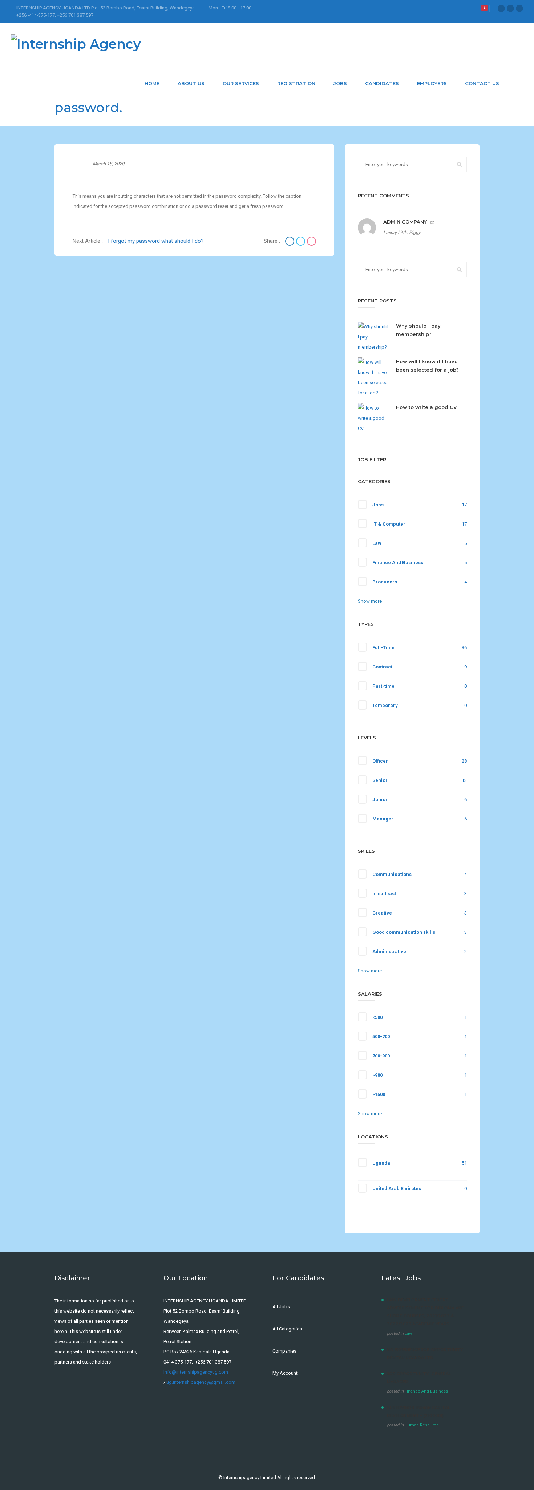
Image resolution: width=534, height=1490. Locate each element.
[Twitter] (510, 8)
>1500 (378, 1094)
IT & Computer (388, 524)
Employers (432, 83)
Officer (380, 761)
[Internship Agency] (76, 43)
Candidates (382, 83)
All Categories (287, 1329)
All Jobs (281, 1306)
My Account (285, 1373)
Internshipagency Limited (249, 1477)
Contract (382, 667)
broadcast (384, 893)
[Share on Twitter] (301, 242)
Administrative (389, 951)
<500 (377, 1017)
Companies (284, 1351)
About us (191, 83)
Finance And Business (397, 562)
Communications (392, 874)
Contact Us (482, 83)
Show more (370, 601)
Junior (380, 799)
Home (152, 83)
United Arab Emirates (396, 1188)
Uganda (381, 1163)
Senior (380, 780)
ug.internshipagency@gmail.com (200, 1382)
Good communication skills (403, 932)
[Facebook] (501, 8)
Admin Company (405, 222)
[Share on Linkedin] (311, 242)
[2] (479, 9)
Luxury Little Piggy (401, 232)
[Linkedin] (519, 8)
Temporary (385, 705)
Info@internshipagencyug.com (195, 1372)
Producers (384, 582)
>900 (377, 1075)
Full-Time (383, 647)
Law (376, 543)
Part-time (383, 686)
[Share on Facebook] (290, 242)
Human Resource (422, 1425)
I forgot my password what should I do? (156, 241)
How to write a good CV (426, 407)
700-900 (381, 1056)
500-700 (381, 1036)
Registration (296, 83)
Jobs (340, 83)
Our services (241, 83)
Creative (382, 913)
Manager (382, 819)
